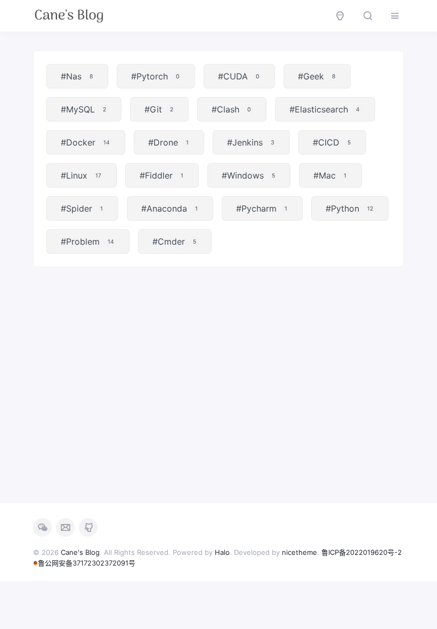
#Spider (82, 208)
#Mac (329, 175)
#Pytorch (155, 76)
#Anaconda (169, 208)
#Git (158, 109)
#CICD (332, 142)
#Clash (231, 109)
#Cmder (174, 241)
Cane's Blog (80, 552)
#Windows (248, 175)
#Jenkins (250, 142)
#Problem (87, 241)
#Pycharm (261, 208)
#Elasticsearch (324, 109)
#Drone (168, 142)
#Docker (85, 142)
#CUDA (239, 76)
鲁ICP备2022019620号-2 (361, 552)
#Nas (77, 76)
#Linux (81, 175)
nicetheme (299, 552)
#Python (349, 208)
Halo (222, 552)
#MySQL (83, 109)
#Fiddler (161, 175)
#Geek (316, 76)
